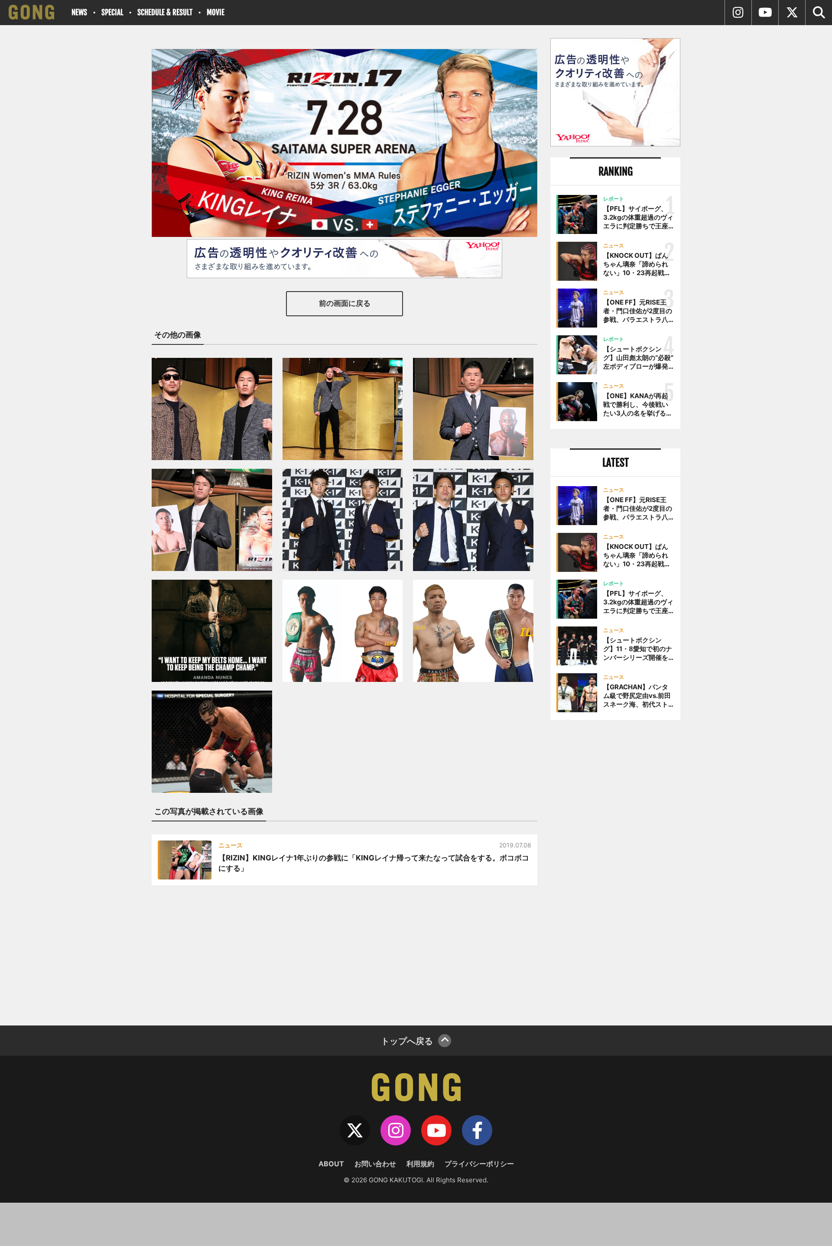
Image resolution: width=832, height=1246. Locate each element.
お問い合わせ (375, 1163)
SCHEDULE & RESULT (164, 12)
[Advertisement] (615, 869)
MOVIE (215, 12)
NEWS (79, 12)
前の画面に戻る (344, 303)
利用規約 (420, 1163)
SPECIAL (112, 12)
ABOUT (331, 1163)
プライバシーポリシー (479, 1163)
